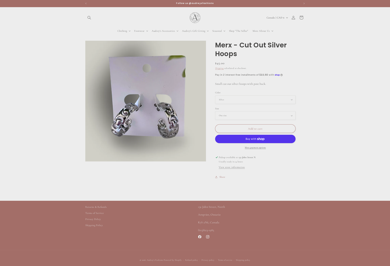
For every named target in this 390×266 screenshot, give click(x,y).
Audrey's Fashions (155, 260)
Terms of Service (94, 213)
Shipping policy (243, 260)
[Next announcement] (304, 3)
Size (217, 108)
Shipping (219, 68)
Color (218, 92)
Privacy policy (208, 260)
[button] (89, 18)
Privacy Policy (93, 219)
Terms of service (225, 260)
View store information (232, 167)
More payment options (255, 147)
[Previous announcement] (86, 3)
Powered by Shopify (173, 260)
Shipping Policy (94, 225)
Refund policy (191, 260)
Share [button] (222, 177)
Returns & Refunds (96, 207)
